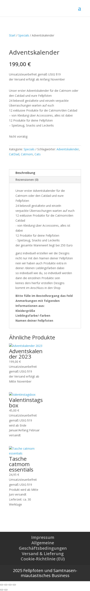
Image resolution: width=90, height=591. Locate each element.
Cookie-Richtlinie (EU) (43, 559)
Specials (23, 35)
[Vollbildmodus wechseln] (6, 584)
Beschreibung (25, 173)
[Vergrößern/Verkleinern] (1, 584)
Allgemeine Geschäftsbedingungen (43, 545)
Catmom (27, 154)
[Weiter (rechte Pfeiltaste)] (6, 589)
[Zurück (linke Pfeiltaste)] (1, 589)
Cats (38, 154)
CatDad (14, 154)
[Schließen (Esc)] (14, 584)
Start (12, 35)
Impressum (42, 537)
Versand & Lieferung (43, 553)
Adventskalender (68, 149)
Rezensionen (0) (26, 180)
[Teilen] (10, 584)
